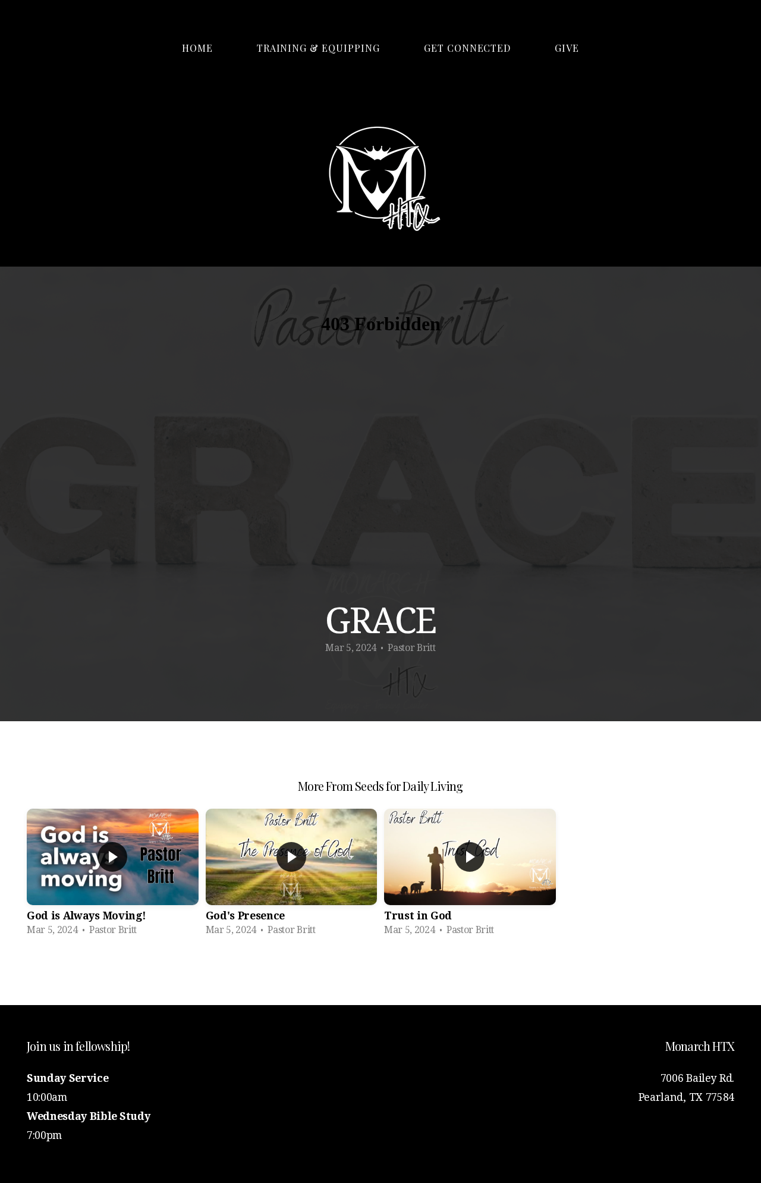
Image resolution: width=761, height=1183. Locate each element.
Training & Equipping (318, 48)
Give (567, 48)
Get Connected (467, 48)
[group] (113, 876)
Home (197, 48)
